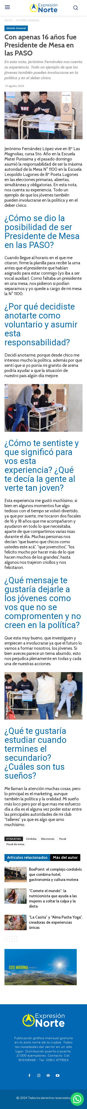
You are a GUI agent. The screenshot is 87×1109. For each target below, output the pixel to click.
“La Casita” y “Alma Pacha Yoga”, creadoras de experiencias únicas (56, 922)
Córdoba (31, 838)
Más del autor (65, 857)
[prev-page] (7, 939)
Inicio (8, 20)
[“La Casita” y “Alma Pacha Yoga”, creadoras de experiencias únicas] (15, 922)
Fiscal (62, 838)
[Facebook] (29, 1075)
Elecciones (47, 838)
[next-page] (14, 939)
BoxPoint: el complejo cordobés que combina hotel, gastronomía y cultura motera (55, 874)
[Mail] (48, 1075)
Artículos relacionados (27, 857)
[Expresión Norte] (43, 7)
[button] (77, 1099)
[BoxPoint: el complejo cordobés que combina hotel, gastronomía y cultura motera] (15, 874)
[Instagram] (38, 1075)
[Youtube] (57, 1075)
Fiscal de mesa (15, 844)
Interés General (27, 20)
